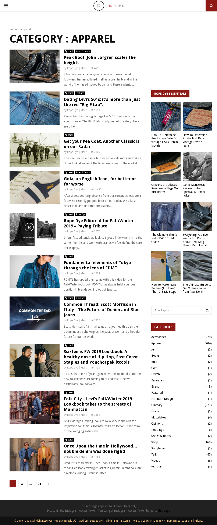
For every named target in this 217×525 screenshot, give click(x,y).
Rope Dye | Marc (77, 68)
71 (39, 483)
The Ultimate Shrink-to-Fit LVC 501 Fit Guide (164, 238)
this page (164, 510)
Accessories (158, 337)
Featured (80, 93)
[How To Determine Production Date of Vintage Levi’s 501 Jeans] (197, 116)
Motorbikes (158, 417)
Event (155, 386)
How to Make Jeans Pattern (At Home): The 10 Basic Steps (163, 288)
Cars (154, 368)
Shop (154, 442)
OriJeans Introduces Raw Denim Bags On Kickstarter (164, 188)
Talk (154, 454)
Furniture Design (162, 398)
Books (155, 355)
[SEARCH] (207, 310)
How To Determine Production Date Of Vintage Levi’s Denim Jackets (164, 140)
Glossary (156, 405)
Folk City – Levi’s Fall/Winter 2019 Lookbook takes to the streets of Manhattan (98, 404)
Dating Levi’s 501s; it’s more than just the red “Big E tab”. (102, 102)
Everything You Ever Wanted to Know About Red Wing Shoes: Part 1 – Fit (196, 240)
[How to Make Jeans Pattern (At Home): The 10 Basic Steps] (166, 266)
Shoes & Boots (83, 51)
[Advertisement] (181, 54)
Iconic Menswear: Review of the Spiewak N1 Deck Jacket (194, 190)
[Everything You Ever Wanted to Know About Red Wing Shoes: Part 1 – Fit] (197, 216)
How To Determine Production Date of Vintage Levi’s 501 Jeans (195, 140)
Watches (156, 466)
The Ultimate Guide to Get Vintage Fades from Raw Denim (197, 288)
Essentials (157, 380)
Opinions (80, 298)
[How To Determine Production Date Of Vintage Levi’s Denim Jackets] (166, 116)
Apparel (69, 51)
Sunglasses (158, 448)
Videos (155, 460)
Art (153, 349)
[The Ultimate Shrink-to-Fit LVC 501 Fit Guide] (166, 216)
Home (155, 411)
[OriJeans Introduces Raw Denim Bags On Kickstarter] (166, 166)
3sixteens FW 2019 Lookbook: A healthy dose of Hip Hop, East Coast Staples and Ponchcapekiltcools (101, 357)
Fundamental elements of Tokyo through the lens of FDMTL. (97, 265)
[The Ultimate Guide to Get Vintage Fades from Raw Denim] (197, 266)
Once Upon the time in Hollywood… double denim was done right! (100, 448)
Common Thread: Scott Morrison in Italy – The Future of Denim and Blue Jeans (101, 309)
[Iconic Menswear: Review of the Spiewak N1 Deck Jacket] (197, 166)
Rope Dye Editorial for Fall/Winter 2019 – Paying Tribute (99, 223)
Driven (155, 374)
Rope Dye (80, 214)
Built (154, 361)
